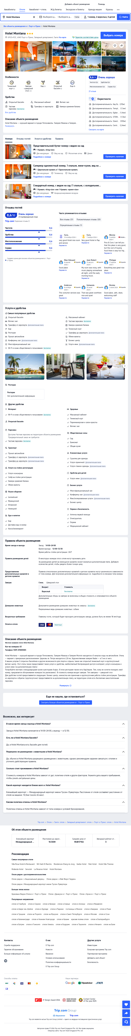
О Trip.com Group (52, 966)
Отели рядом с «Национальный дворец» (28, 879)
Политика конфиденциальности (58, 962)
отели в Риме (105, 909)
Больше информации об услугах (17, 954)
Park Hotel (92, 864)
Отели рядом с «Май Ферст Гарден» (61, 879)
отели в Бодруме (63, 924)
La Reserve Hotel (41, 869)
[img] (28, 56)
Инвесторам (92, 945)
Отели (22, 9)
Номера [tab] (8, 139)
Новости (49, 950)
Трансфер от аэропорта (17, 325)
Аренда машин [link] (95, 9)
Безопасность (92, 962)
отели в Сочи (104, 914)
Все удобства (10, 112)
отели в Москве (90, 914)
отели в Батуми (18, 924)
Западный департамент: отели (79, 822)
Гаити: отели (59, 822)
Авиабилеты (9, 9)
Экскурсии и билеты (75, 9)
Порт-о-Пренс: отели (103, 822)
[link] (77, 4)
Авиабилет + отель (37, 9)
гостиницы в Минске (74, 909)
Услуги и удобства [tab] (43, 139)
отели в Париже (57, 909)
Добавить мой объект (96, 958)
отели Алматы (48, 924)
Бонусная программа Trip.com (99, 950)
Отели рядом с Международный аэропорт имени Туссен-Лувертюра (39, 884)
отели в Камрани (91, 909)
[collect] (126, 1004)
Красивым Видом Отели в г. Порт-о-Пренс (29, 894)
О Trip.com (50, 945)
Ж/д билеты (56, 9)
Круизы (109, 9)
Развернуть (9, 126)
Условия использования (55, 958)
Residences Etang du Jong (64, 864)
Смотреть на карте (96, 130)
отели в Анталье (78, 904)
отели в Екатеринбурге (100, 919)
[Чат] (126, 1022)
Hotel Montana (15, 33)
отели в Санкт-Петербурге (71, 914)
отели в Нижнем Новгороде (43, 919)
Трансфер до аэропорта (78, 333)
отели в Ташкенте (79, 924)
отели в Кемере (49, 904)
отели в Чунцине (18, 914)
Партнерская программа (97, 954)
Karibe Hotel (81, 864)
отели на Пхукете (34, 914)
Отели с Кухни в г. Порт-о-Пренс (93, 894)
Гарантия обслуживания (13, 950)
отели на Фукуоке (51, 914)
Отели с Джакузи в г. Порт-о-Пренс (63, 894)
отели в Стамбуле (19, 904)
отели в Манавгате (94, 904)
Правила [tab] (59, 139)
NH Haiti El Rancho (44, 864)
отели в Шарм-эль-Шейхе (22, 909)
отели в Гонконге (33, 924)
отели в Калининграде (21, 919)
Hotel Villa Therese (106, 864)
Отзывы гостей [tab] (23, 139)
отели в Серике (34, 904)
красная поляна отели (80, 919)
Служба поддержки (12, 945)
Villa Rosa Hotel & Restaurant (23, 864)
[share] (126, 1013)
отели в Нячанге (95, 924)
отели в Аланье (64, 904)
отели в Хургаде (41, 909)
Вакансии (49, 954)
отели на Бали (109, 924)
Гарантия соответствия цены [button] (87, 37)
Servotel (28, 869)
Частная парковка (76, 321)
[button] (94, 4)
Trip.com (41, 822)
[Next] (125, 366)
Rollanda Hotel (17, 869)
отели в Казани (63, 919)
